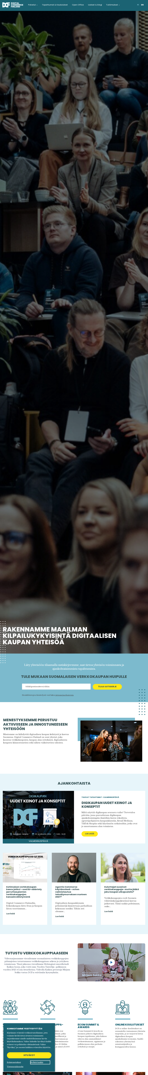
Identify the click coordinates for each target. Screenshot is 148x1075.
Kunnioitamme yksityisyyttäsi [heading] (24, 1028)
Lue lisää (10, 913)
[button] (111, 962)
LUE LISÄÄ (91, 834)
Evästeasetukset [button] (14, 1062)
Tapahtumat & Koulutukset (55, 4)
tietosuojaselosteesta (64, 695)
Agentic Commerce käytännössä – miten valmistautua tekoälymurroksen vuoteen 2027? (71, 892)
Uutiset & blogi (95, 4)
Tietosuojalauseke (15, 1066)
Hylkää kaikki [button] (37, 1062)
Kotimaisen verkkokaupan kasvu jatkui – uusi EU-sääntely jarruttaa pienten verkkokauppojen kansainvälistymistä (24, 892)
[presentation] (38, 817)
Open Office (78, 4)
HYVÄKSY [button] (29, 1055)
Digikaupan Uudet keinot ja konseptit (107, 805)
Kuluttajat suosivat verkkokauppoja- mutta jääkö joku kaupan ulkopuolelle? (121, 889)
